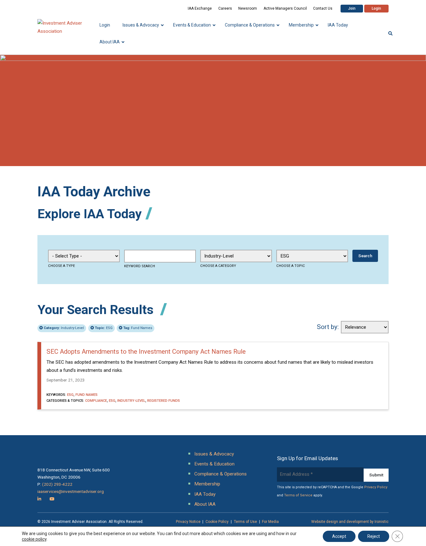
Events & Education (214, 464)
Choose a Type (61, 266)
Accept (339, 536)
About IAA (204, 504)
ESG (104, 328)
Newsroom (247, 8)
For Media (270, 521)
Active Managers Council (285, 8)
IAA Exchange (200, 8)
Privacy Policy (375, 487)
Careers (225, 8)
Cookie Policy (217, 521)
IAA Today (204, 494)
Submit (376, 474)
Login (376, 8)
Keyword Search (139, 266)
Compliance (96, 401)
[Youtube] (52, 498)
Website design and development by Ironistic (350, 521)
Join (352, 8)
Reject (373, 536)
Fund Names (137, 328)
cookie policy (34, 539)
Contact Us (322, 8)
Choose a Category (218, 266)
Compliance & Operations (220, 474)
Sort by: (328, 327)
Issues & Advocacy (214, 454)
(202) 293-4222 (57, 484)
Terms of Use (245, 521)
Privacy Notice (188, 521)
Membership (207, 484)
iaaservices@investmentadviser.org (70, 491)
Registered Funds (163, 401)
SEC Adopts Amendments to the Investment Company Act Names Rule (146, 351)
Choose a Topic (290, 266)
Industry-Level (64, 328)
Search (365, 255)
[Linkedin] (39, 498)
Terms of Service (298, 495)
